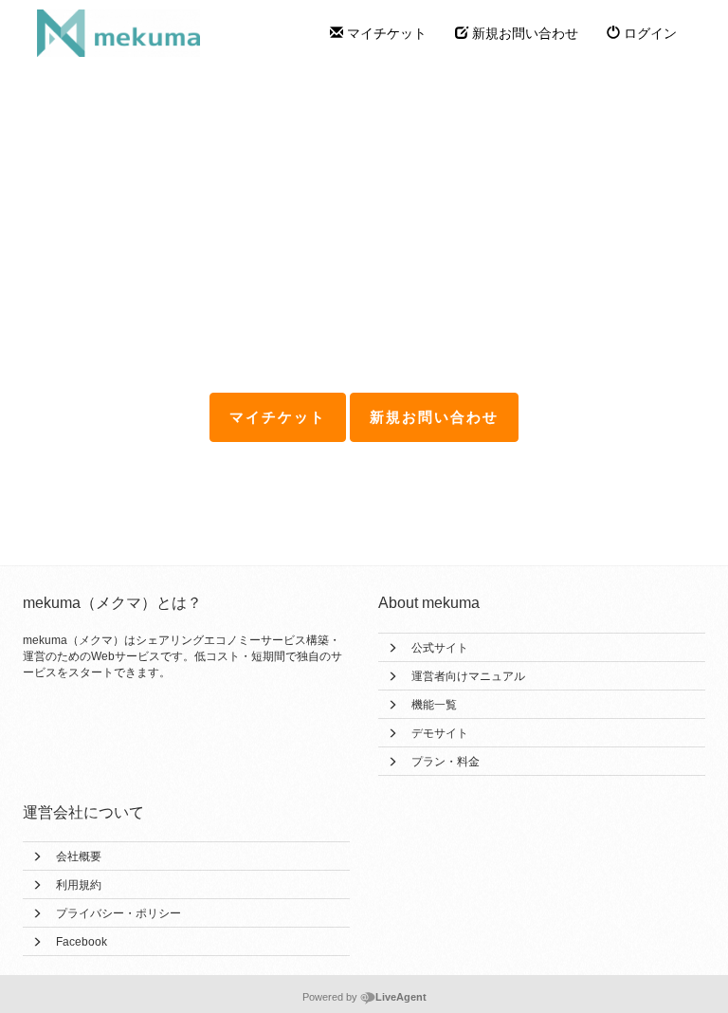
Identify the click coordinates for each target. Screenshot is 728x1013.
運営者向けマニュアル (468, 676)
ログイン (648, 33)
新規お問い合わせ (523, 33)
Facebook (81, 942)
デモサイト (439, 733)
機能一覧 (434, 704)
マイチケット (385, 33)
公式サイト (439, 647)
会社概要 (78, 856)
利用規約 (78, 885)
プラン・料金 (445, 761)
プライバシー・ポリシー (118, 913)
